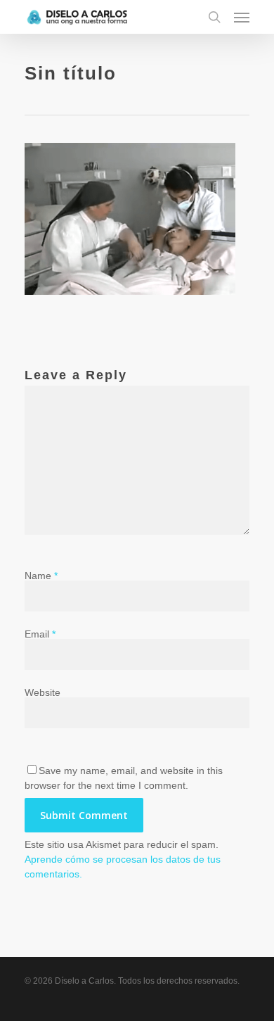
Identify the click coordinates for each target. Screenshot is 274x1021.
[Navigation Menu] (241, 17)
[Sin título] (130, 301)
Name (41, 575)
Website (42, 692)
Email (40, 634)
